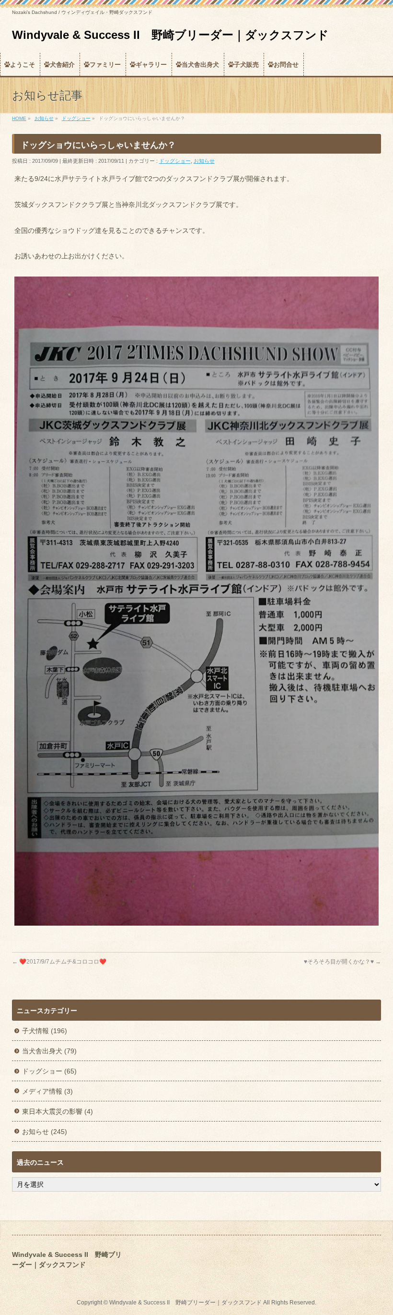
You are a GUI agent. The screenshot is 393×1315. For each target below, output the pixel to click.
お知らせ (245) (44, 1131)
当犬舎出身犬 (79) (49, 1051)
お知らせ (204, 161)
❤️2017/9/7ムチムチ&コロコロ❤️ (59, 961)
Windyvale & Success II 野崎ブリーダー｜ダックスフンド (170, 34)
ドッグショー (175, 161)
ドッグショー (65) (49, 1071)
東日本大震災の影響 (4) (57, 1111)
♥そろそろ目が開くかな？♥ (342, 961)
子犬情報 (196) (44, 1031)
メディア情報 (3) (47, 1091)
